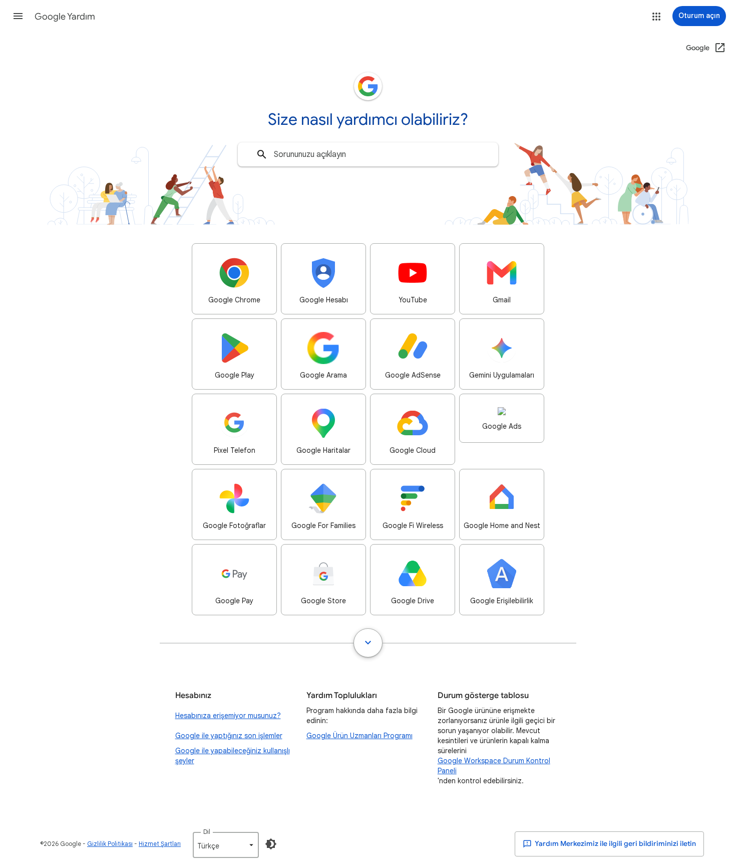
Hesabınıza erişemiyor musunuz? (228, 715)
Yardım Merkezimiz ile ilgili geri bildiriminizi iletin (615, 843)
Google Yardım (65, 16)
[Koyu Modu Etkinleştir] (271, 844)
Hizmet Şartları (160, 843)
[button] (18, 16)
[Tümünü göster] (368, 642)
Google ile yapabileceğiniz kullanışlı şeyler (232, 755)
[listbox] (226, 845)
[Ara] (262, 154)
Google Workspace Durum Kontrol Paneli (494, 765)
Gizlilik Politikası (110, 843)
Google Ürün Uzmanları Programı (359, 735)
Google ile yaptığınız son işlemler (228, 735)
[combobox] (368, 154)
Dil (206, 831)
